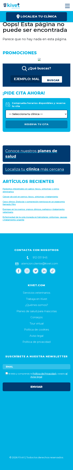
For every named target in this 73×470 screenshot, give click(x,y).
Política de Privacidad (44, 373)
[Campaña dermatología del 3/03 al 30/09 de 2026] (37, 59)
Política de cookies (36, 329)
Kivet (21, 457)
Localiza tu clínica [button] (38, 16)
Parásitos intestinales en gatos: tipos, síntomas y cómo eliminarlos (31, 190)
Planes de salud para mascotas (36, 311)
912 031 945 (39, 257)
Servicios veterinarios (36, 292)
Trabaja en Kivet (36, 299)
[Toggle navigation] (66, 6)
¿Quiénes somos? (36, 305)
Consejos (36, 317)
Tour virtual (37, 323)
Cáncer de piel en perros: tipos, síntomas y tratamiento (30, 197)
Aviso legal (36, 335)
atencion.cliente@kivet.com (39, 263)
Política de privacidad (36, 341)
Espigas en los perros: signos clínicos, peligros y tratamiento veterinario (34, 210)
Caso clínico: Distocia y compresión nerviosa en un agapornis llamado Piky (34, 203)
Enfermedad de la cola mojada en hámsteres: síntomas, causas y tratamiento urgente (35, 218)
